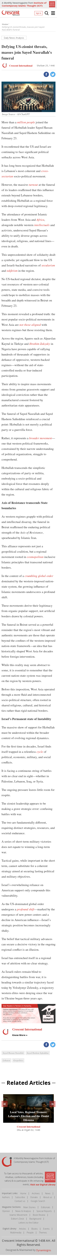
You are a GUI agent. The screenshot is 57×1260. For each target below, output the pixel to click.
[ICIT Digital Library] (51, 4)
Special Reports (44, 1211)
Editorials (45, 1207)
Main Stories (29, 1207)
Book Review (39, 1214)
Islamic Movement (18, 1214)
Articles (22, 1228)
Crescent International (28, 1126)
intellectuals (42, 225)
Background (35, 1218)
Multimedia (15, 1232)
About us (47, 1197)
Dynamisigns (43, 1250)
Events (46, 1228)
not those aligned (30, 325)
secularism (48, 265)
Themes (43, 1232)
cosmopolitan (35, 557)
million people (26, 122)
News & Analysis (23, 1211)
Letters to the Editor (28, 1222)
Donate (34, 1197)
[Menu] (53, 13)
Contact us (20, 1201)
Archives (36, 1193)
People (30, 1232)
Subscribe (20, 1197)
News (47, 1193)
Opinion (6, 1211)
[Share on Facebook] (46, 74)
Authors (6, 1197)
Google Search (38, 1201)
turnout (33, 184)
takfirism (12, 270)
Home (23, 1193)
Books (34, 1228)
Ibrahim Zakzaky (39, 344)
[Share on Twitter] (52, 74)
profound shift (25, 909)
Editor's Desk (17, 1218)
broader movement (40, 438)
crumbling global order (39, 576)
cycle (40, 752)
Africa (40, 219)
